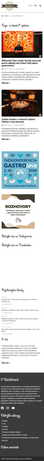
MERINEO (35, 459)
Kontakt (4, 421)
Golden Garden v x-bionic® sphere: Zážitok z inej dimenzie (18, 120)
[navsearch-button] (40, 6)
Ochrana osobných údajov (11, 432)
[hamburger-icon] (35, 5)
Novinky (4, 297)
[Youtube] (14, 409)
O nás (4, 424)
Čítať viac (5, 83)
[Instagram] (9, 409)
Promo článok (6, 327)
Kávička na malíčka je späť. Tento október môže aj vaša (20, 310)
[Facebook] (3, 409)
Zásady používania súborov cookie (15, 435)
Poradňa (5, 426)
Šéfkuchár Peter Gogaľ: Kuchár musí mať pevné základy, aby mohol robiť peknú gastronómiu (21, 63)
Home (7, 16)
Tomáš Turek (7, 69)
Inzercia (5, 429)
